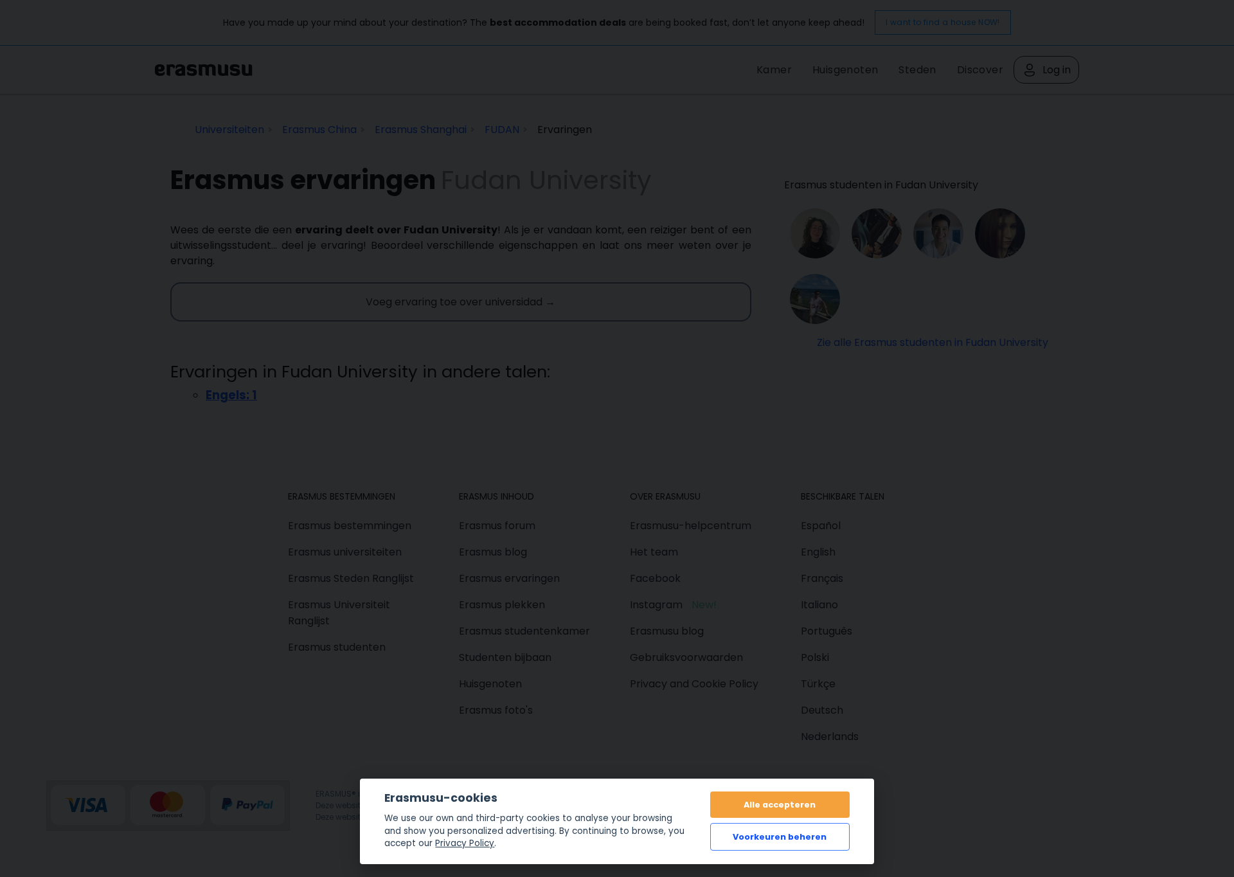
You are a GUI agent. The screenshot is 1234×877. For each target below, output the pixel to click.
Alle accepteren (780, 804)
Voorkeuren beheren (780, 836)
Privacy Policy (464, 843)
